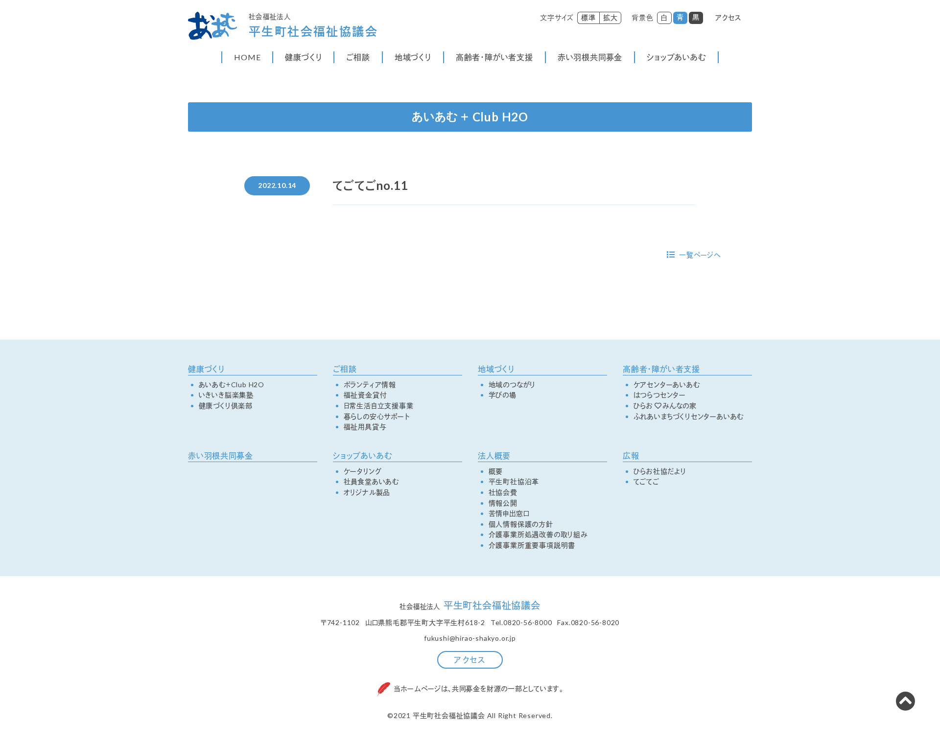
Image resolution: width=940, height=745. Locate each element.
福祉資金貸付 (365, 395)
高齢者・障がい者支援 (494, 57)
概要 (496, 471)
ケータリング (363, 471)
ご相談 (358, 57)
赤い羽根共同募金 (590, 57)
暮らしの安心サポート (377, 416)
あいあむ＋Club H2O (231, 384)
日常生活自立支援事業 (379, 405)
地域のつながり (512, 384)
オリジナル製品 (367, 492)
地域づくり (413, 57)
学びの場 (503, 395)
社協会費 (503, 492)
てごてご (646, 481)
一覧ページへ (700, 255)
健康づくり (303, 57)
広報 (631, 455)
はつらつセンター (660, 395)
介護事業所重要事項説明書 (532, 545)
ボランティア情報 (370, 384)
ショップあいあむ (676, 57)
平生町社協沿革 (514, 481)
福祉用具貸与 (365, 426)
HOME (247, 57)
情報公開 (503, 503)
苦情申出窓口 (509, 513)
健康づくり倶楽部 (226, 405)
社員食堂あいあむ (371, 481)
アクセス (728, 17)
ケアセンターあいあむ (667, 384)
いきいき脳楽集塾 (226, 395)
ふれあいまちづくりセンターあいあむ (689, 416)
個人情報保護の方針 (521, 524)
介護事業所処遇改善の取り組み (538, 534)
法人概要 (494, 455)
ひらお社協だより (660, 471)
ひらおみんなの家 (665, 405)
